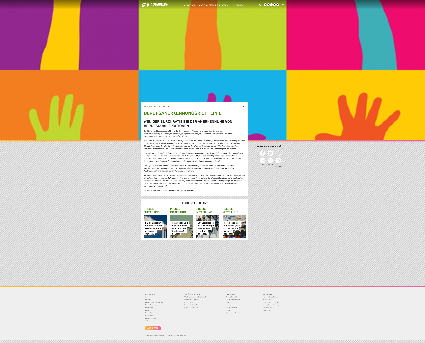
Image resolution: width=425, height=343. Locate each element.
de (244, 106)
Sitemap (183, 335)
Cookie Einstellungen (171, 335)
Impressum (149, 335)
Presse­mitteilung (152, 106)
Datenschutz (158, 335)
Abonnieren (152, 328)
